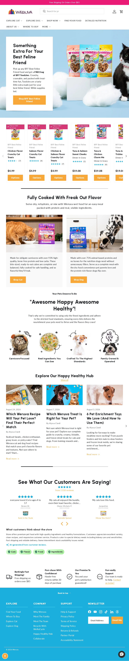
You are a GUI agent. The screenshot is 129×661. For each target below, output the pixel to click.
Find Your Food (73, 20)
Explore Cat (11, 621)
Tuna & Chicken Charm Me (99, 154)
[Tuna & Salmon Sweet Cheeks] (80, 132)
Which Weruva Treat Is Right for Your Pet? (64, 416)
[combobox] (72, 11)
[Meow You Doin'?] (103, 513)
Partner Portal (67, 635)
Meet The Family (41, 616)
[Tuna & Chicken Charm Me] (101, 132)
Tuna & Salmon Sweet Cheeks (79, 152)
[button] (121, 11)
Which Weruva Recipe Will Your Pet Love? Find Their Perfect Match (23, 420)
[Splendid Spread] (64, 513)
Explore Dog (12, 626)
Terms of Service (69, 621)
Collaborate (39, 638)
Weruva (15, 650)
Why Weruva (39, 612)
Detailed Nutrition (95, 20)
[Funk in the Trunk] (25, 513)
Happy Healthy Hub (43, 633)
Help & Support (68, 612)
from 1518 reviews (64, 490)
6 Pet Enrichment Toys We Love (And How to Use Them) (104, 418)
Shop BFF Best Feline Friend (29, 99)
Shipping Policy (68, 626)
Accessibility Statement (72, 640)
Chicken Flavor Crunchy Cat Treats (15, 154)
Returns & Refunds (70, 630)
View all (64, 380)
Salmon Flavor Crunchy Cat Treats (36, 154)
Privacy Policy (67, 616)
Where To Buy (30, 26)
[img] (64, 487)
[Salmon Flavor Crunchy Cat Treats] (37, 132)
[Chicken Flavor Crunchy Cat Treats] (15, 132)
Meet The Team (40, 621)
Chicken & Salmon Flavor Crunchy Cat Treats (58, 156)
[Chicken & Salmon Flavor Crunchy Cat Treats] (58, 132)
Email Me (117, 620)
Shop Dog (79, 279)
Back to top (63, 593)
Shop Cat (18, 279)
